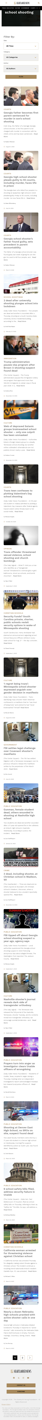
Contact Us (21, 1385)
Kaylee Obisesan (10, 141)
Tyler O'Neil (8, 581)
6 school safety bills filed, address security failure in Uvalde (19, 1191)
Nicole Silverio (9, 713)
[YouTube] (28, 1378)
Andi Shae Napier (10, 326)
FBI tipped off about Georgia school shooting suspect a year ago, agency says (21, 938)
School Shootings (13, 297)
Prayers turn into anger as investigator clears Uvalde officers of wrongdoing (19, 1066)
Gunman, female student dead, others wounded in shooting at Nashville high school (19, 814)
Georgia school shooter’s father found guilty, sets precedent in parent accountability (18, 243)
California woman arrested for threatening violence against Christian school (20, 1253)
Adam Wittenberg (10, 203)
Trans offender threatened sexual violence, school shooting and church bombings (20, 556)
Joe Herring (8, 1343)
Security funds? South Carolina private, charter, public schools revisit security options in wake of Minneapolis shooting (20, 622)
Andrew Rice (9, 391)
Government (25, 8)
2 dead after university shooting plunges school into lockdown (21, 303)
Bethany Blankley (10, 1215)
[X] (18, 1378)
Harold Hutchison (10, 1092)
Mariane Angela (9, 516)
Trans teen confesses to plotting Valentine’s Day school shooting (18, 493)
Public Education (8, 8)
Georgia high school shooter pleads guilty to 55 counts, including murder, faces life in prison (20, 181)
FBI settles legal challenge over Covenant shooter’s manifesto (19, 751)
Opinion (8, 549)
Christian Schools (13, 613)
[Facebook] (13, 1378)
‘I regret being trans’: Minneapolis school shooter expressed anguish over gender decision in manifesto (21, 688)
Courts (32, 8)
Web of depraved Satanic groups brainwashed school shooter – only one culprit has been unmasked (20, 431)
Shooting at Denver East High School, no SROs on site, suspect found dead (18, 1130)
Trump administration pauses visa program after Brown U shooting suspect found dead (19, 366)
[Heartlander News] (22, 3)
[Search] (38, 3)
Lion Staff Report (10, 838)
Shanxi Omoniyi (9, 648)
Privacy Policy (6, 1404)
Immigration (10, 358)
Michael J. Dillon (10, 1276)
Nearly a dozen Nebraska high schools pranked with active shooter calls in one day (19, 1316)
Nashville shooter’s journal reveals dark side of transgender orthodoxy (19, 1002)
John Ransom (9, 1153)
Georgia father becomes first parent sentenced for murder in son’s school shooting (21, 117)
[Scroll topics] (39, 8)
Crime (7, 870)
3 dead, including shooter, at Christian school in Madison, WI (21, 876)
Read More (31, 198)
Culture (17, 8)
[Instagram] (23, 1378)
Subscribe (21, 1391)
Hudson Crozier (9, 455)
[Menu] (6, 3)
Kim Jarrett (8, 774)
